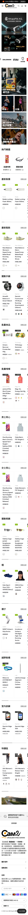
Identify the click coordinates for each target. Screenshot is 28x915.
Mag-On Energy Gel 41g (20, 390)
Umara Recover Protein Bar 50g (7, 348)
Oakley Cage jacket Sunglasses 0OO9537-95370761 (19, 543)
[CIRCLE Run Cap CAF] (20, 575)
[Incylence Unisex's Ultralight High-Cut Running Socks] (20, 619)
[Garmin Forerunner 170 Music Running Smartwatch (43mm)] (20, 286)
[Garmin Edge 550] (20, 716)
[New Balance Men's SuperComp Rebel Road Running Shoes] (20, 238)
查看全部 (23, 179)
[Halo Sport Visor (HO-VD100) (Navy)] (8, 575)
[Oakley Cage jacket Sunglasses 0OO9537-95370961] (8, 529)
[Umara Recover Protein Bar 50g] (8, 335)
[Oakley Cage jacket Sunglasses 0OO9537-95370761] (20, 529)
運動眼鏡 (19, 167)
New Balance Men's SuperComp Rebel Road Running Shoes (19, 253)
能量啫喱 (7, 167)
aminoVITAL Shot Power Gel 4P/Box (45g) (7, 392)
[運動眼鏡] (19, 159)
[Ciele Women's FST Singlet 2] (20, 478)
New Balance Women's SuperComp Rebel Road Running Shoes (7, 253)
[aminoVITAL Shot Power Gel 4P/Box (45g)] (8, 379)
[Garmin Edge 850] (8, 716)
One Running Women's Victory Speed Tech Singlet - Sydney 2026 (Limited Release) (8, 494)
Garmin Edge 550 (19, 727)
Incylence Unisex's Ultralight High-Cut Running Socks (18, 634)
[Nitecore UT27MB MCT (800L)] (8, 668)
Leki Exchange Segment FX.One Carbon (20, 681)
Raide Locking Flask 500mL (20, 200)
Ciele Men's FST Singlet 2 (19, 438)
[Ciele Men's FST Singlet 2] (20, 427)
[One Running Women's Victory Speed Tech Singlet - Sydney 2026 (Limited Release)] (8, 478)
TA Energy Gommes (18, 346)
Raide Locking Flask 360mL (8, 200)
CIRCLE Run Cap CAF (19, 586)
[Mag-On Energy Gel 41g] (20, 379)
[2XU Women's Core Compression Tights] (8, 758)
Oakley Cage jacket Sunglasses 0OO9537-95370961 (7, 543)
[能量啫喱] (7, 159)
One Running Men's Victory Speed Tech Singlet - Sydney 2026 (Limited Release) (7, 444)
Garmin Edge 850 (7, 727)
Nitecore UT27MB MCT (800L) (7, 680)
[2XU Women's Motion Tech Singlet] (20, 758)
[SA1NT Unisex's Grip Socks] (8, 619)
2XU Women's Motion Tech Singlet (20, 771)
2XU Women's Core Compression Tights (7, 772)
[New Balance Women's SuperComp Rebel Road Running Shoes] (8, 238)
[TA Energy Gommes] (20, 335)
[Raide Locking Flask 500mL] (20, 189)
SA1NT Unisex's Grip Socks (8, 630)
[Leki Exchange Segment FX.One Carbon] (20, 668)
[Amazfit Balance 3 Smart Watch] (8, 286)
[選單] (2, 6)
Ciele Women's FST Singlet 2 (20, 489)
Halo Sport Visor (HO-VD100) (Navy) (8, 587)
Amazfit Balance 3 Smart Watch (7, 298)
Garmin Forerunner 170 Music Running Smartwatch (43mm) (19, 301)
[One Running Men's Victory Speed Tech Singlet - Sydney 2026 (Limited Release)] (8, 427)
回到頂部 (14, 823)
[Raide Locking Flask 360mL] (8, 189)
